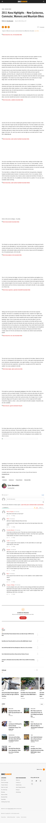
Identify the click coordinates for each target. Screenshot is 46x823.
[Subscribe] (32, 783)
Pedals (10, 721)
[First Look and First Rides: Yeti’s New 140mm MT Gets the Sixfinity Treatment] (4, 737)
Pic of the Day (4, 789)
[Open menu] (2, 1)
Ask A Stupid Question (20, 787)
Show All (42, 704)
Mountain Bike (11, 735)
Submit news (18, 784)
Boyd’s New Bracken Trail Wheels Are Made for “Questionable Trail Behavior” (37, 725)
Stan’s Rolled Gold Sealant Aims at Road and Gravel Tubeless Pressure (15, 654)
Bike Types (3, 780)
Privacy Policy (3, 817)
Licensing (18, 817)
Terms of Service (23, 817)
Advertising (18, 792)
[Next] (37, 670)
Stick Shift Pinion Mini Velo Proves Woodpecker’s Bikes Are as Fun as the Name (17, 647)
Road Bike (23, 690)
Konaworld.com (5, 474)
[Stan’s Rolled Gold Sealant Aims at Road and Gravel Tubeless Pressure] (26, 737)
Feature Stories (4, 784)
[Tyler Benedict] (4, 486)
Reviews (3, 792)
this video (36, 130)
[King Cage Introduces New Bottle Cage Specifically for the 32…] (4, 710)
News (3, 690)
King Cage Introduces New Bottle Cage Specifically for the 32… (15, 712)
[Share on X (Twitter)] (6, 27)
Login (42, 494)
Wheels (32, 721)
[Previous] (35, 670)
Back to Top (39, 769)
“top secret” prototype (20, 391)
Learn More (36, 30)
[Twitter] (36, 780)
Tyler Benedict (10, 21)
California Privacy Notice (11, 817)
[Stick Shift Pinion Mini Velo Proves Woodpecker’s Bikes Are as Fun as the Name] (4, 748)
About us (18, 780)
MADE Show (11, 708)
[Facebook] (32, 780)
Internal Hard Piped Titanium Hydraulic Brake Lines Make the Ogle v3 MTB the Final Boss (10, 694)
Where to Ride (4, 794)
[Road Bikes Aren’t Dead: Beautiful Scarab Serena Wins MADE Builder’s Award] (30, 683)
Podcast (17, 789)
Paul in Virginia (10, 511)
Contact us (18, 782)
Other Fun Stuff (4, 787)
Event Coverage (4, 782)
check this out (7, 134)
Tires (32, 735)
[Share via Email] (9, 27)
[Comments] (38, 27)
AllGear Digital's (10, 808)
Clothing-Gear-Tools (5, 801)
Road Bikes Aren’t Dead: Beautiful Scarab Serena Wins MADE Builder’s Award (17, 641)
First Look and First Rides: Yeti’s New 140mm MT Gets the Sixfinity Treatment (15, 738)
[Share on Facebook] (3, 27)
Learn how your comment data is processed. (32, 504)
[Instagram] (40, 780)
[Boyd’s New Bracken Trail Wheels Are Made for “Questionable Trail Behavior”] (26, 723)
